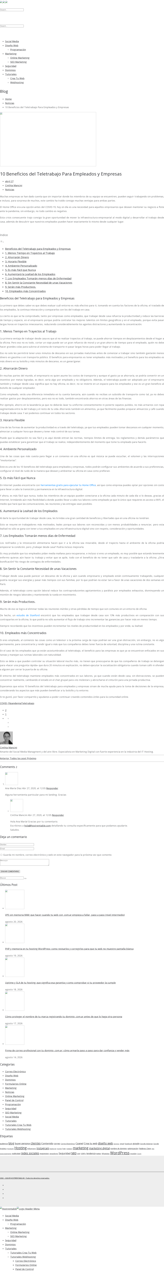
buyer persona (22, 1143)
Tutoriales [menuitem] (11, 1248)
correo (57, 1143)
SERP (78, 1154)
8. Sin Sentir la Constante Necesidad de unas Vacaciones (38, 282)
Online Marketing (19, 57)
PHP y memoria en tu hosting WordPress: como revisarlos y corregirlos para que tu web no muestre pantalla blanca (69, 948)
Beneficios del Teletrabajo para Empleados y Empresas (38, 249)
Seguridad (10, 66)
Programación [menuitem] (18, 1223)
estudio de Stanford (28, 615)
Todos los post (18, 758)
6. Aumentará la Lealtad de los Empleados (30, 274)
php (153, 1149)
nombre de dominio (118, 1148)
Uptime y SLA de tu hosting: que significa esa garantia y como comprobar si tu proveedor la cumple (60, 982)
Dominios (10, 70)
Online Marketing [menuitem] (19, 1232)
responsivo (44, 1153)
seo (73, 1153)
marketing (80, 1148)
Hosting (20, 1147)
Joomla (59, 1149)
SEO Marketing (18, 61)
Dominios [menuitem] (10, 1244)
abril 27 (9, 181)
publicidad (16, 1153)
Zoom (139, 1154)
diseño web (105, 1143)
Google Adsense (146, 1144)
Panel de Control (14, 1100)
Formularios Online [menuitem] (26, 1265)
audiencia (4, 1143)
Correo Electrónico (15, 1071)
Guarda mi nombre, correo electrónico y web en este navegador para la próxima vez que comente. (57, 854)
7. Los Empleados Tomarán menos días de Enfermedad (38, 278)
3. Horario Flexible (16, 261)
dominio (116, 1144)
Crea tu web (90, 1143)
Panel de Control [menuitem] (24, 1269)
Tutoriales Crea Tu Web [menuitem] (23, 1252)
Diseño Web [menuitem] (11, 1219)
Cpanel (79, 1143)
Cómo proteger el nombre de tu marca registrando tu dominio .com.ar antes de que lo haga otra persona (63, 1016)
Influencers (31, 1149)
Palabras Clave (145, 1148)
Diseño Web (11, 45)
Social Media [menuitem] (12, 1215)
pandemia (15, 703)
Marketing (11, 53)
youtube (133, 1154)
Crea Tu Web (17, 78)
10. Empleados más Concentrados (25, 291)
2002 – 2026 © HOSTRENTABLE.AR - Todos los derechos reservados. (24, 1178)
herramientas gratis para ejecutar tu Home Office (68, 485)
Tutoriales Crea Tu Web (18, 1124)
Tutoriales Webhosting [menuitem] (23, 1256)
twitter (98, 1154)
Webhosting (17, 82)
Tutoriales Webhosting (18, 1129)
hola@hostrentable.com (37, 825)
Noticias (9, 103)
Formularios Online (15, 1083)
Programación (18, 49)
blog (11, 1143)
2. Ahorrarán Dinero (17, 257)
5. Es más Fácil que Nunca (20, 270)
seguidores (53, 1154)
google (136, 1143)
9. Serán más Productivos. (20, 287)
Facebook (128, 1144)
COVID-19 (5, 703)
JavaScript (53, 1149)
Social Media (12, 41)
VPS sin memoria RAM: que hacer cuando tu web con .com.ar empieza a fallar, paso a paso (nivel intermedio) (65, 914)
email (122, 1144)
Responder (52, 788)
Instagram (43, 1148)
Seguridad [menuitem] (10, 1240)
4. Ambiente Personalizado (21, 265)
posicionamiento (5, 1154)
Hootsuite (10, 1149)
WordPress (120, 1152)
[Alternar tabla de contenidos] (2, 241)
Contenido (47, 1143)
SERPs (83, 1154)
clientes (35, 1143)
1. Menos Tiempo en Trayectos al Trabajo (30, 253)
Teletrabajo (27, 703)
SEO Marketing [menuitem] (18, 1236)
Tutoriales (11, 74)
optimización (132, 1148)
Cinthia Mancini (13, 185)
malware (69, 1149)
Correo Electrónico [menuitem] (25, 1260)
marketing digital (99, 1148)
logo (64, 1149)
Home (8, 99)
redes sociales (30, 1153)
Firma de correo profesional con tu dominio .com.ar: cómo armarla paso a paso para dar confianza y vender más (67, 1050)
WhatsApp (106, 1154)
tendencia (91, 1153)
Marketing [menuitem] (11, 1228)
